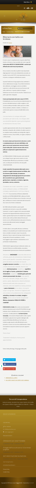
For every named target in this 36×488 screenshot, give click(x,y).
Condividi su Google (10, 368)
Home (4, 31)
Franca (10, 42)
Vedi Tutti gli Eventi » (8, 462)
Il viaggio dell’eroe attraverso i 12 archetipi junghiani (17, 448)
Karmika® (31, 483)
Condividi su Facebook (10, 364)
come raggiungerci (9, 432)
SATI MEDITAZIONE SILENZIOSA (14, 456)
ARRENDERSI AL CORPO (11, 378)
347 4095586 (8, 426)
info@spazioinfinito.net (10, 429)
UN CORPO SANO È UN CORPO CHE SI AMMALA (17, 380)
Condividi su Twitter (10, 359)
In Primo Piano (10, 31)
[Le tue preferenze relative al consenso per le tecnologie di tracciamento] (1, 366)
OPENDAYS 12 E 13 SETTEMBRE (14, 441)
